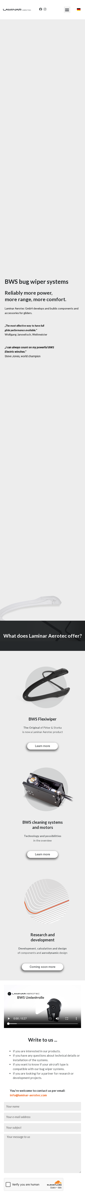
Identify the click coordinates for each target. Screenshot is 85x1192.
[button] (67, 10)
